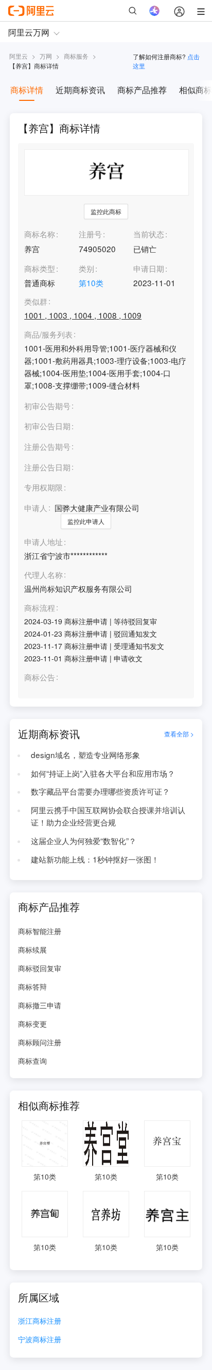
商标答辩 (32, 986)
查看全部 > (179, 733)
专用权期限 (43, 487)
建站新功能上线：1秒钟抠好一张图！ (95, 859)
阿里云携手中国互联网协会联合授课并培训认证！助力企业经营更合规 (108, 816)
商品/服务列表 (48, 334)
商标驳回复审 (39, 968)
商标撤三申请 (39, 1005)
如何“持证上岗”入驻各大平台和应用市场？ (103, 773)
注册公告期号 (47, 446)
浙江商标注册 (39, 1321)
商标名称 (39, 233)
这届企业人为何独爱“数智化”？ (83, 840)
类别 (86, 268)
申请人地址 (43, 542)
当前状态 (148, 233)
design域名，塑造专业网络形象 (85, 754)
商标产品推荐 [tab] (142, 90)
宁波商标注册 (39, 1340)
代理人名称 (43, 575)
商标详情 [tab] (26, 90)
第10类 (91, 282)
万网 (46, 55)
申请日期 (148, 268)
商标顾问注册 (39, 1042)
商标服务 (76, 55)
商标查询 (32, 1061)
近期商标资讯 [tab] (80, 90)
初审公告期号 (47, 405)
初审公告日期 (47, 425)
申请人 (35, 507)
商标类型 (39, 268)
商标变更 (32, 1023)
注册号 (90, 233)
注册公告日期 (47, 466)
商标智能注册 (39, 931)
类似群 (35, 301)
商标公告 (39, 677)
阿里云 (18, 55)
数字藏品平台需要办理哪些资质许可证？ (100, 791)
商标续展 (32, 949)
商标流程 (39, 608)
